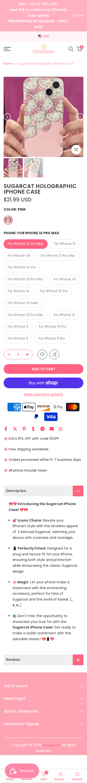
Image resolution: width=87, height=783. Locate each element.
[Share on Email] (52, 429)
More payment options (43, 394)
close (79, 15)
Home (8, 63)
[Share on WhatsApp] (61, 429)
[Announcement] (38, 15)
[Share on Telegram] (42, 429)
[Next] (79, 116)
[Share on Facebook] (6, 429)
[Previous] (7, 116)
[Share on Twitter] (15, 429)
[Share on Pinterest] (24, 429)
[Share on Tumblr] (33, 429)
